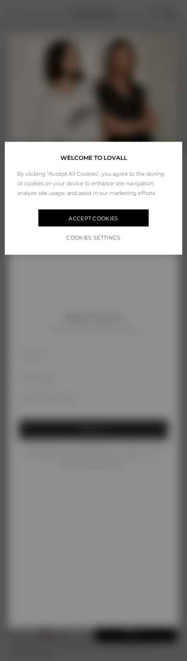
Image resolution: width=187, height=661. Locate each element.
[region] (94, 198)
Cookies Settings (93, 237)
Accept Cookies (93, 218)
